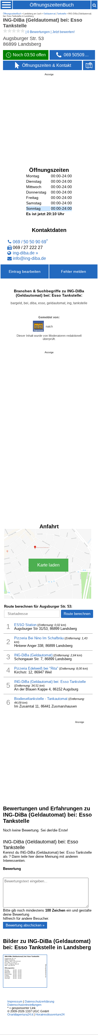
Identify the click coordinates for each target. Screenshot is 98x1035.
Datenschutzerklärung (39, 1001)
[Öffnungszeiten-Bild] (25, 986)
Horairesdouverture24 (50, 1014)
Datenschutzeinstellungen (24, 1004)
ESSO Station (25, 625)
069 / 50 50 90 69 (29, 242)
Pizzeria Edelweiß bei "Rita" (36, 668)
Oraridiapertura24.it (20, 1014)
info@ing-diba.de (29, 258)
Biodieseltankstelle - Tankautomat (41, 699)
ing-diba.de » (25, 252)
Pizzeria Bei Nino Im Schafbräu (39, 638)
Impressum (14, 1001)
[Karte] (89, 65)
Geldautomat (49, 13)
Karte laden (48, 565)
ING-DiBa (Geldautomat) (33, 655)
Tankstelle (61, 13)
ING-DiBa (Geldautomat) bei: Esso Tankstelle (50, 682)
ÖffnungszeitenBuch (52, 5)
